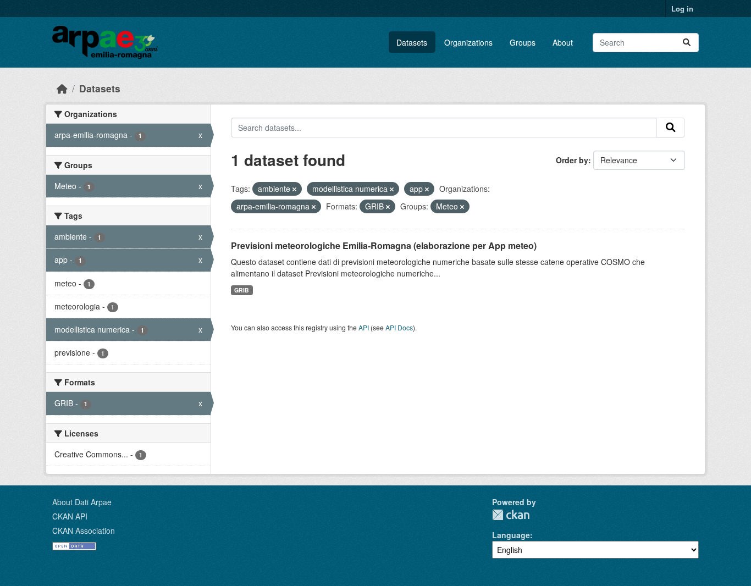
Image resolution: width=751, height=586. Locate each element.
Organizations (468, 42)
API (363, 327)
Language (511, 534)
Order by (572, 159)
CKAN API (69, 516)
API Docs (399, 327)
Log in (682, 8)
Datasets (411, 42)
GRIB (241, 290)
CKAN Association (83, 530)
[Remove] (294, 189)
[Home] (62, 88)
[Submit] (687, 42)
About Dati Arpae (82, 501)
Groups (522, 42)
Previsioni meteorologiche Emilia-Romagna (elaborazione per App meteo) (384, 245)
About (563, 42)
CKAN (510, 515)
